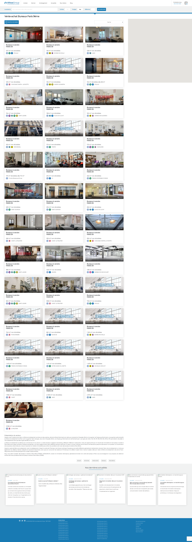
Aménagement (43, 3)
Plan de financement (140, 521)
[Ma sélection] (186, 3)
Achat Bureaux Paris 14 (102, 526)
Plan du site (138, 528)
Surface (62, 9)
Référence (87, 9)
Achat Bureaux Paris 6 (63, 532)
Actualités (53, 3)
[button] (7, 34)
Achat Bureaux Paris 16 (102, 530)
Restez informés (13, 22)
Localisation (7, 9)
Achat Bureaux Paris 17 (102, 531)
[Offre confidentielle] (23, 66)
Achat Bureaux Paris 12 (102, 523)
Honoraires (138, 524)
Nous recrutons (139, 531)
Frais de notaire (139, 523)
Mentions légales (139, 530)
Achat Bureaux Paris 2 (63, 525)
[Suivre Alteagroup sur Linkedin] (25, 521)
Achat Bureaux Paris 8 (63, 535)
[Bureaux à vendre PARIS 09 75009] (23, 34)
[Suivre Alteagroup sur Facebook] (20, 521)
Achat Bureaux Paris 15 (102, 528)
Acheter (25, 3)
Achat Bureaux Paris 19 (102, 535)
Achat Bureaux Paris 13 (102, 524)
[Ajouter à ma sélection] (40, 28)
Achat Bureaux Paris (63, 521)
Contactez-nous (177, 3)
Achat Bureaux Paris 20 (102, 536)
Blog (71, 3)
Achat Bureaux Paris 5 (63, 530)
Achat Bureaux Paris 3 (63, 527)
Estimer (33, 3)
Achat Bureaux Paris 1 (63, 523)
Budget (74, 9)
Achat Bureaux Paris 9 (63, 537)
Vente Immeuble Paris (102, 538)
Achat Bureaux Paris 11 (102, 521)
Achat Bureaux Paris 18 (102, 533)
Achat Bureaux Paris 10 (63, 539)
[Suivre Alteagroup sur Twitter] (22, 521)
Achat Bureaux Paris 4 (63, 528)
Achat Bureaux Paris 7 (63, 533)
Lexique (137, 526)
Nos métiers (63, 3)
